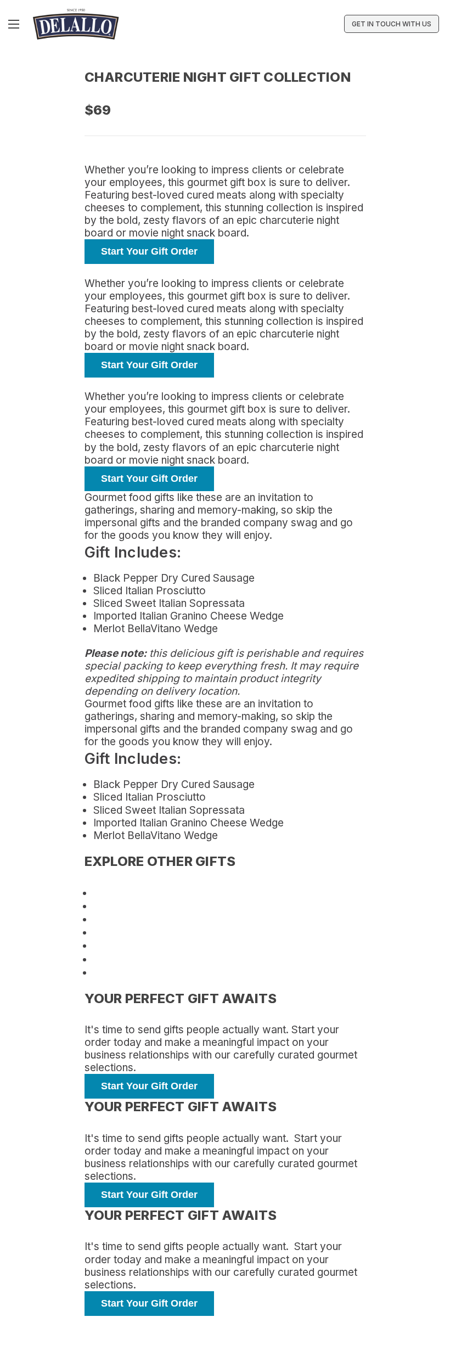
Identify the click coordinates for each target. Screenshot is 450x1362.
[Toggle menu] (15, 24)
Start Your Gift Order (149, 251)
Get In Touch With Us (391, 24)
